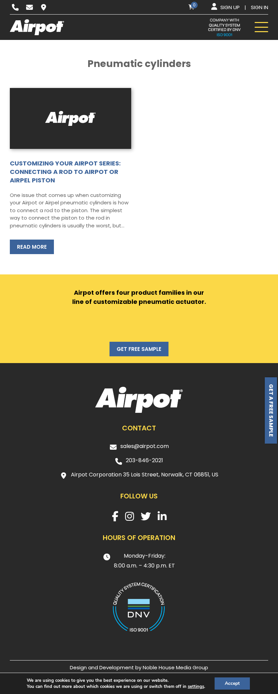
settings (196, 687)
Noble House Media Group (175, 667)
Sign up (230, 7)
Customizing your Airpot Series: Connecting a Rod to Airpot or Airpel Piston (65, 171)
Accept (232, 683)
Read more (32, 246)
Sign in (259, 7)
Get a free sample (271, 410)
